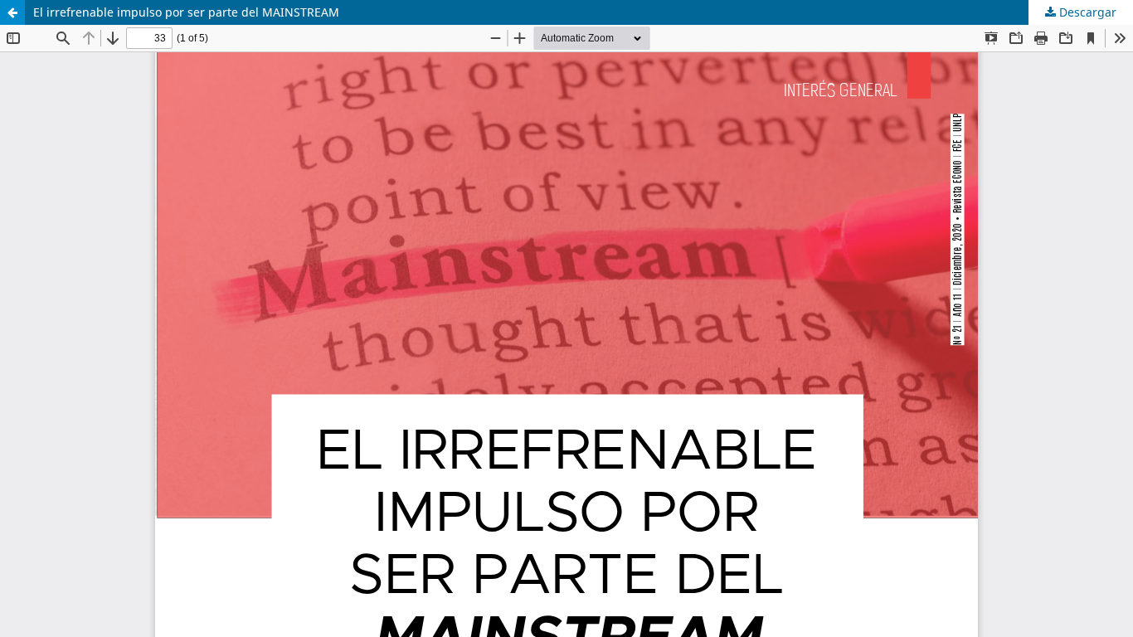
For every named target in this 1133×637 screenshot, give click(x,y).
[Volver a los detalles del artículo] (12, 12)
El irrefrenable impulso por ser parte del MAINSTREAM (186, 12)
